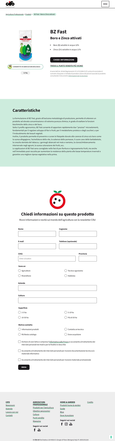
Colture (21, 295)
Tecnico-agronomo (75, 270)
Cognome (63, 229)
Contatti (9, 415)
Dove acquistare (74, 334)
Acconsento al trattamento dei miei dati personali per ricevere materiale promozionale (56, 359)
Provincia (83, 253)
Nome (20, 229)
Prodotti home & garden (70, 405)
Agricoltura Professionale (15, 14)
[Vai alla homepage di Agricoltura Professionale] (10, 7)
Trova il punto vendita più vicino (66, 65)
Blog (62, 412)
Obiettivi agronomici (41, 411)
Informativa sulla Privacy (59, 341)
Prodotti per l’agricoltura (43, 407)
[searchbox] (20, 300)
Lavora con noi (12, 412)
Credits (90, 402)
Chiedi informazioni (63, 59)
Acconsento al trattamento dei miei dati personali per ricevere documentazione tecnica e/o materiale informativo (58, 352)
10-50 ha (25, 317)
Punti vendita (38, 417)
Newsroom (10, 405)
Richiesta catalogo (29, 334)
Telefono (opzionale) (68, 241)
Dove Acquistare (67, 415)
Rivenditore (26, 275)
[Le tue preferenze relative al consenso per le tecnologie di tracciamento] (111, 437)
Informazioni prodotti (30, 329)
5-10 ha (71, 312)
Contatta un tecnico (76, 329)
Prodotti (28, 14)
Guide (62, 408)
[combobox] (57, 300)
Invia (23, 367)
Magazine (37, 421)
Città (20, 253)
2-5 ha (24, 312)
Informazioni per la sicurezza (77, 76)
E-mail (21, 241)
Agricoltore (26, 270)
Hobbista (71, 275)
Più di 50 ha (72, 317)
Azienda (21, 283)
